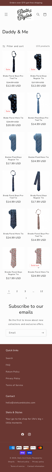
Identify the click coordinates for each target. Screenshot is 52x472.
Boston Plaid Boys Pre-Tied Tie (38, 119)
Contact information (35, 466)
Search (9, 358)
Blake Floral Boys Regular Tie (38, 77)
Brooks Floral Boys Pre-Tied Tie (39, 235)
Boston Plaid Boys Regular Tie (13, 158)
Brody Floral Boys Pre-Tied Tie (13, 196)
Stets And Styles (24, 458)
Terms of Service (14, 385)
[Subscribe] (42, 332)
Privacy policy (38, 462)
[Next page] (26, 298)
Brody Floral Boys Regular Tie (38, 196)
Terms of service (18, 466)
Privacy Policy (13, 378)
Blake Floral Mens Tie (13, 118)
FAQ (8, 364)
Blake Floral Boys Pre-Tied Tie (13, 77)
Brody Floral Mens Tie (13, 234)
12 (41, 291)
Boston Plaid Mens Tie (38, 157)
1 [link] (9, 291)
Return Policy (12, 371)
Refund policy (23, 462)
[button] (6, 14)
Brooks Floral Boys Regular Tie (13, 273)
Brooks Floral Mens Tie (38, 272)
